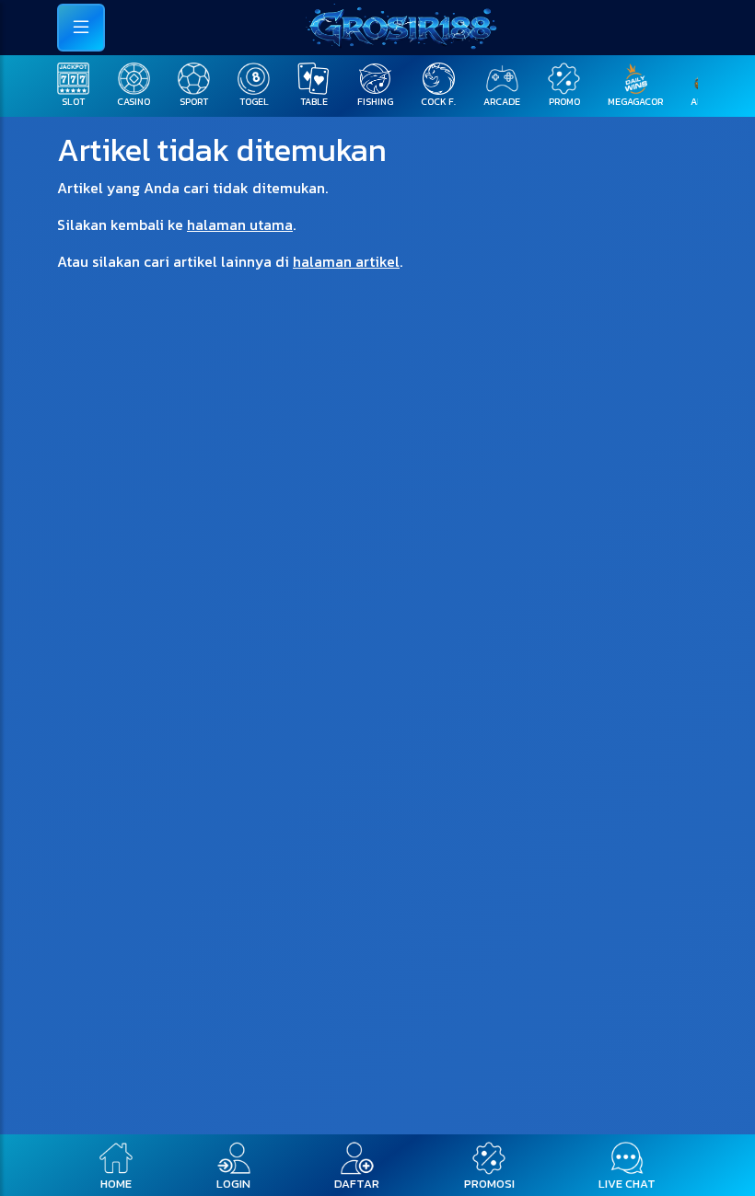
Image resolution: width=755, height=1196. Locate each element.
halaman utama (240, 224)
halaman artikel (346, 261)
